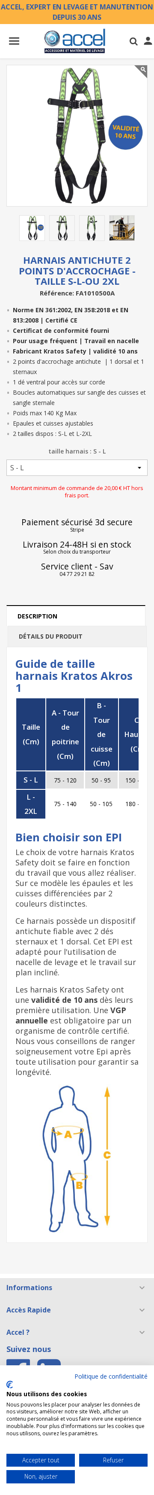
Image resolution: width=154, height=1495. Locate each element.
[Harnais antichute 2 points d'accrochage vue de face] (62, 228)
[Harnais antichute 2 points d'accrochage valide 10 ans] (32, 228)
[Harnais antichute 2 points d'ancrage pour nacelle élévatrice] (122, 228)
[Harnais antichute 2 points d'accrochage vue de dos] (92, 228)
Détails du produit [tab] (51, 636)
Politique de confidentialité (111, 1376)
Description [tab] (37, 616)
